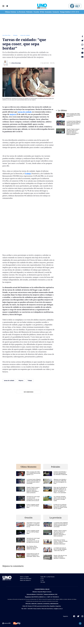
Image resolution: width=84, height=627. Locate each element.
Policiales (29, 12)
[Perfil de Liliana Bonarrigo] (5, 63)
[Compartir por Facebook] (82, 36)
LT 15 (77, 12)
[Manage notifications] (80, 623)
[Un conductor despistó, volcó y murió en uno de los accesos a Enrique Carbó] (55, 498)
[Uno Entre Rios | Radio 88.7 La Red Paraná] (75, 6)
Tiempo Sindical (65, 12)
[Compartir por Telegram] (82, 48)
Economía (48, 12)
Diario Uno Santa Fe (25, 580)
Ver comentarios (28, 392)
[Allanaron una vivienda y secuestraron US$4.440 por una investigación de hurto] (55, 481)
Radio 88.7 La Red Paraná (47, 576)
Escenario (55, 12)
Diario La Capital (24, 576)
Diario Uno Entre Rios (25, 578)
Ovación (36, 12)
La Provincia (21, 12)
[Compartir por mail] (82, 57)
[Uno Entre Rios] (42, 6)
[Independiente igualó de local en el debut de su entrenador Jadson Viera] (28, 555)
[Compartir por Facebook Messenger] (82, 52)
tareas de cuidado (25, 35)
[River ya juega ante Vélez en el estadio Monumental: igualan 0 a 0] (68, 115)
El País (42, 12)
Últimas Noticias (10, 12)
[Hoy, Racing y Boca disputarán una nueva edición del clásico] (28, 548)
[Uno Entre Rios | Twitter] (78, 616)
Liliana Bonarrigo (16, 63)
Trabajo (28, 173)
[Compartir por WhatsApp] (82, 44)
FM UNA (43, 582)
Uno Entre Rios (6, 35)
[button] (3, 6)
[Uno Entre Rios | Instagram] (82, 616)
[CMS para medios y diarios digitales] (6, 623)
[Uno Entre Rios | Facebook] (74, 616)
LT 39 (73, 12)
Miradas (15, 35)
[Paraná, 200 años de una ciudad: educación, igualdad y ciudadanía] (55, 557)
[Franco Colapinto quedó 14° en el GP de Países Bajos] (28, 506)
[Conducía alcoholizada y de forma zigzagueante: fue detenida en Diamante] (55, 473)
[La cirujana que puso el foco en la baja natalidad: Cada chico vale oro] (55, 549)
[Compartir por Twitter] (82, 40)
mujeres (13, 114)
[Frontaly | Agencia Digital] (16, 623)
